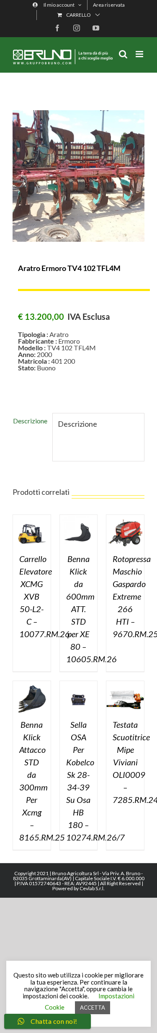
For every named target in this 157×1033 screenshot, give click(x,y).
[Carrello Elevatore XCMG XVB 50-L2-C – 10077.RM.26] (32, 518)
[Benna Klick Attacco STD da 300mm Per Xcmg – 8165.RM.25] (32, 684)
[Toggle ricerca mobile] (123, 54)
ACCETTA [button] (92, 1007)
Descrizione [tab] (30, 421)
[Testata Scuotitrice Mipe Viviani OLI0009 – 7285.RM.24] (125, 684)
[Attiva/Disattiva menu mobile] (140, 54)
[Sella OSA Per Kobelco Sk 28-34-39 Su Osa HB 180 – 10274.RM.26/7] (79, 684)
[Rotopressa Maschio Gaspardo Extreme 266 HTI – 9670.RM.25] (125, 518)
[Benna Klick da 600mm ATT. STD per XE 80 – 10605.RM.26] (79, 518)
